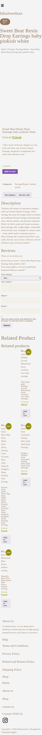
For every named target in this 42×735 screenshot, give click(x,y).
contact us (8, 706)
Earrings (11, 49)
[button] (21, 5)
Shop (5, 698)
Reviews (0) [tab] (24, 195)
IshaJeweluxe (11, 13)
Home (3, 49)
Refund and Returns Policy (18, 661)
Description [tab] (10, 195)
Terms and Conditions (15, 645)
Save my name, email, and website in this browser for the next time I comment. (18, 320)
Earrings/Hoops (22, 49)
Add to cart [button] (25, 413)
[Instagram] (5, 720)
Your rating (6, 274)
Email (4, 306)
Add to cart (10, 171)
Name (4, 296)
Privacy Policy (11, 653)
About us (7, 690)
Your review (6, 282)
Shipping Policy (11, 669)
